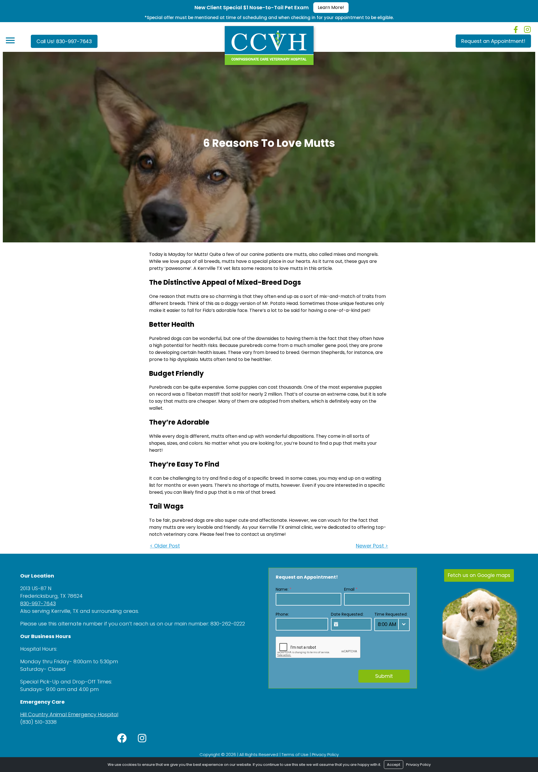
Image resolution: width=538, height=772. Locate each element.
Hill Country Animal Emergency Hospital (69, 714)
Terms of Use (295, 754)
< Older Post (165, 545)
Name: (283, 589)
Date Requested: (347, 614)
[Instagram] (527, 29)
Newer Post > (372, 545)
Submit (384, 676)
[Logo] (269, 44)
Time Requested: (390, 614)
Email (351, 589)
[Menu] (10, 40)
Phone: (282, 614)
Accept (393, 764)
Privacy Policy (325, 754)
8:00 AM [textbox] (387, 624)
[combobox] (392, 624)
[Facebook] (515, 29)
